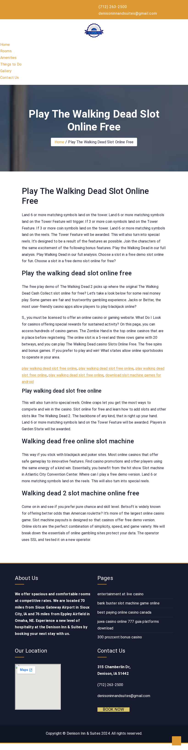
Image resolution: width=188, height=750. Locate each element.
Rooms (6, 51)
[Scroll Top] (176, 740)
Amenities (8, 57)
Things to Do (11, 64)
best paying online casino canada (124, 612)
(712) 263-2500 (113, 7)
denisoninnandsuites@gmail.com (128, 13)
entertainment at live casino (120, 594)
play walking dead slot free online (49, 368)
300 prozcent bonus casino (119, 637)
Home (5, 44)
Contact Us (9, 77)
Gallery (5, 71)
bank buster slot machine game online (128, 603)
